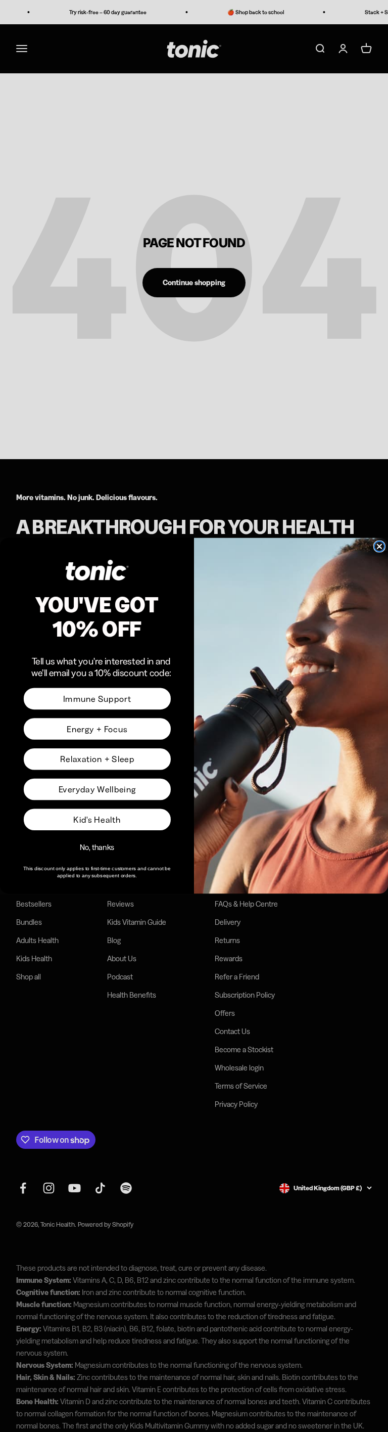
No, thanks (97, 848)
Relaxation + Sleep (97, 759)
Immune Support (97, 699)
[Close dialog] (379, 547)
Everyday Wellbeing (97, 789)
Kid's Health (97, 820)
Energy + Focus (97, 729)
